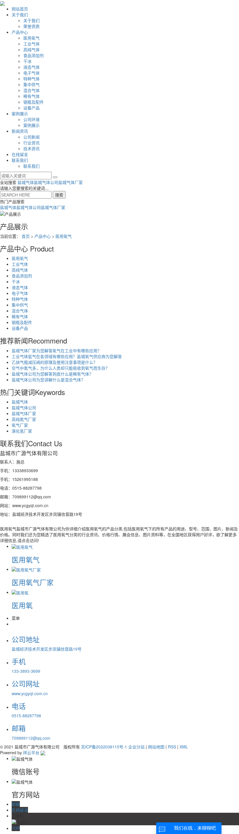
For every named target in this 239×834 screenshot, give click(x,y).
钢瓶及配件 (33, 102)
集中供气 (31, 84)
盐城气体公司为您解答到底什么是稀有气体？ (52, 374)
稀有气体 (31, 96)
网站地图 (156, 747)
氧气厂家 (20, 425)
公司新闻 (31, 137)
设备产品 (31, 108)
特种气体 (31, 79)
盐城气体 (25, 182)
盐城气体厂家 (70, 182)
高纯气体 (31, 49)
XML (184, 747)
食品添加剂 (33, 55)
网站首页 (20, 9)
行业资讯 (31, 143)
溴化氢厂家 (22, 431)
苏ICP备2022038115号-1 (104, 747)
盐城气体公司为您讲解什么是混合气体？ (48, 380)
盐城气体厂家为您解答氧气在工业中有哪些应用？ (56, 350)
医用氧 (22, 605)
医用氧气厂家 (33, 582)
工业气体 (31, 44)
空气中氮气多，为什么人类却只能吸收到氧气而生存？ (61, 368)
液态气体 (31, 67)
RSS (172, 747)
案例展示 (20, 113)
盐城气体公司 (46, 182)
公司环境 (31, 119)
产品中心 (20, 32)
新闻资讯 (20, 131)
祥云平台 (31, 752)
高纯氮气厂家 (24, 419)
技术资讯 (31, 148)
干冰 (27, 61)
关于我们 (20, 14)
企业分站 (136, 747)
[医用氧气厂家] (26, 569)
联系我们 (20, 160)
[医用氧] (20, 592)
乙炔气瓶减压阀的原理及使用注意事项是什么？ (54, 362)
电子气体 (31, 73)
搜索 (59, 195)
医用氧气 (31, 38)
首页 (26, 236)
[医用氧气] (22, 546)
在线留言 (20, 154)
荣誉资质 (31, 26)
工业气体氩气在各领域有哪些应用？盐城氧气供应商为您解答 (67, 356)
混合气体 (31, 90)
